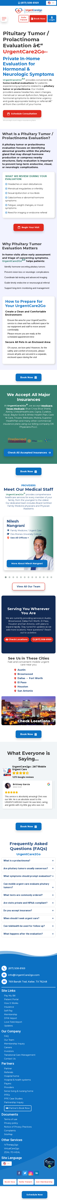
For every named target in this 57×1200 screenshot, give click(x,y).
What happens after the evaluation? (23, 933)
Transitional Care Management (19, 1055)
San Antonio (25, 690)
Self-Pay (8, 1010)
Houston (23, 686)
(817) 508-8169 (43, 639)
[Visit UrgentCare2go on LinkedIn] (36, 1173)
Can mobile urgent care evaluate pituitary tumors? (26, 886)
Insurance (9, 1007)
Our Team (9, 1040)
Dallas (21, 678)
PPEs (7, 1095)
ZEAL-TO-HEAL (12, 1152)
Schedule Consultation (24, 113)
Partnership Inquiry (14, 1102)
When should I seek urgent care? (21, 918)
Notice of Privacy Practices (18, 1127)
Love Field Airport (13, 1022)
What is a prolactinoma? (17, 860)
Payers (7, 1083)
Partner (8, 1068)
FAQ (6, 1036)
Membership (10, 1014)
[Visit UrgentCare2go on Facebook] (19, 1173)
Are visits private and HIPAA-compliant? (26, 902)
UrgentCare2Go (14, 79)
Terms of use (10, 1119)
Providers (9, 1087)
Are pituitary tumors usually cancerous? (26, 868)
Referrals (8, 1072)
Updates (8, 1025)
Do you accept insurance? (18, 910)
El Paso (22, 682)
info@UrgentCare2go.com (24, 975)
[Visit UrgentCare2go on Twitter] (25, 1173)
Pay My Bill (9, 995)
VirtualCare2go (11, 1148)
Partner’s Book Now (19, 1108)
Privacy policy (11, 1123)
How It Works (11, 1003)
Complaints (10, 1130)
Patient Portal (11, 999)
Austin (22, 669)
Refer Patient (25, 1182)
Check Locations (17, 639)
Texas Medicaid (15, 408)
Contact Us (9, 1058)
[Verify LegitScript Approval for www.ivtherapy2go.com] (49, 1163)
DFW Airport (10, 1018)
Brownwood (25, 674)
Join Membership (44, 1182)
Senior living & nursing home (18, 1091)
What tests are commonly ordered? (23, 895)
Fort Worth (36, 678)
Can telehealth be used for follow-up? (24, 926)
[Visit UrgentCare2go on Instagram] (30, 1173)
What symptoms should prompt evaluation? (27, 876)
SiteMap (8, 1134)
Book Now (10, 1182)
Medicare (46, 405)
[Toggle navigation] (4, 18)
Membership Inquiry (14, 1043)
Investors (9, 1051)
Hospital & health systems (17, 1080)
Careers (8, 1047)
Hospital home (11, 1076)
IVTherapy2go (11, 1144)
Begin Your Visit (30, 227)
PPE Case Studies (13, 1098)
